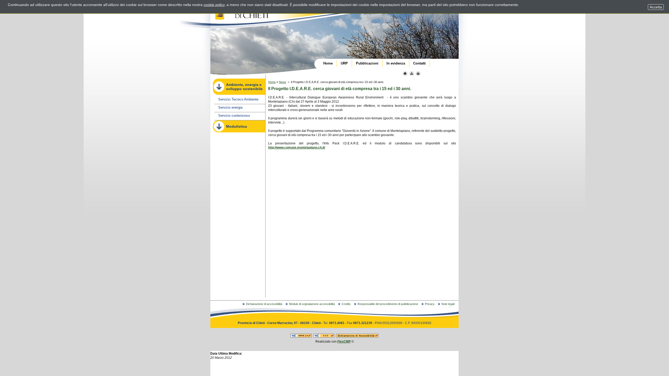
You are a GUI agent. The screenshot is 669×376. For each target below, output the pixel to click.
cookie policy (214, 5)
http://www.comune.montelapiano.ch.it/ (296, 147)
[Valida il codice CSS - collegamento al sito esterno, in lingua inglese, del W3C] (323, 336)
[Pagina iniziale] (405, 74)
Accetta (656, 7)
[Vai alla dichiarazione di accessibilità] (357, 336)
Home (272, 82)
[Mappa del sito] (411, 74)
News (282, 82)
